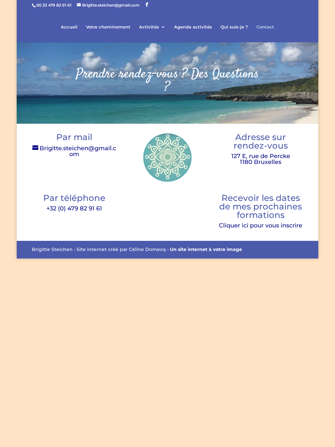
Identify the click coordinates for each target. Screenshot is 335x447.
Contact (265, 27)
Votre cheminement (108, 27)
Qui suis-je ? (234, 27)
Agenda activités (193, 27)
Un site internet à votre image (206, 249)
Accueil (69, 27)
